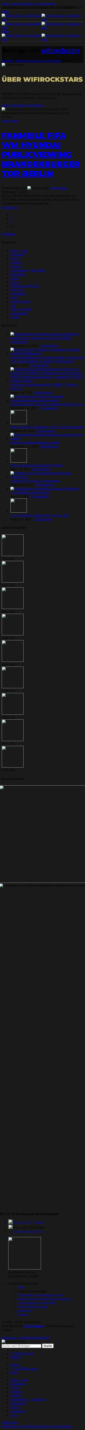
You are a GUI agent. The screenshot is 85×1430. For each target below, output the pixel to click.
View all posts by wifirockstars (23, 105)
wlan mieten (10, 121)
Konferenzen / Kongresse (28, 270)
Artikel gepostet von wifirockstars (38, 61)
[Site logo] (22, 19)
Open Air (16, 290)
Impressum (24, 1311)
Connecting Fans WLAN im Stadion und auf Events (46, 404)
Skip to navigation (15, 3)
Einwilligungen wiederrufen (36, 1303)
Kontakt (22, 1314)
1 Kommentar (48, 345)
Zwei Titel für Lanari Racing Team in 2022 (40, 515)
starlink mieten (20, 301)
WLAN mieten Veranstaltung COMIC (36, 465)
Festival (15, 266)
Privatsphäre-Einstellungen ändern (40, 1295)
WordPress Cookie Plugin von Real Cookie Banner (37, 1426)
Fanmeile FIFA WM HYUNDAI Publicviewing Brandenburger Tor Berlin (41, 154)
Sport (14, 297)
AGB (21, 1287)
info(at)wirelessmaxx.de (28, 1231)
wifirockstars (60, 50)
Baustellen (17, 254)
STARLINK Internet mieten (29, 492)
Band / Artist (19, 251)
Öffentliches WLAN (24, 286)
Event (14, 258)
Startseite (8, 61)
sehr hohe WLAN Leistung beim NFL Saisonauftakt (46, 427)
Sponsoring (18, 293)
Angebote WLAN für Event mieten (34, 481)
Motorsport (18, 274)
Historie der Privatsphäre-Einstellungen (44, 1299)
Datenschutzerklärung (32, 1307)
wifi (13, 305)
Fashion (15, 262)
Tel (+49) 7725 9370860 (29, 1222)
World (14, 317)
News (14, 282)
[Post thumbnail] (44, 334)
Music (14, 278)
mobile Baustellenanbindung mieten (35, 442)
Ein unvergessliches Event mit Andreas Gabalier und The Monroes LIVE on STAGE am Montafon (46, 359)
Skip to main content (42, 3)
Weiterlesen (10, 207)
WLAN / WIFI (20, 309)
